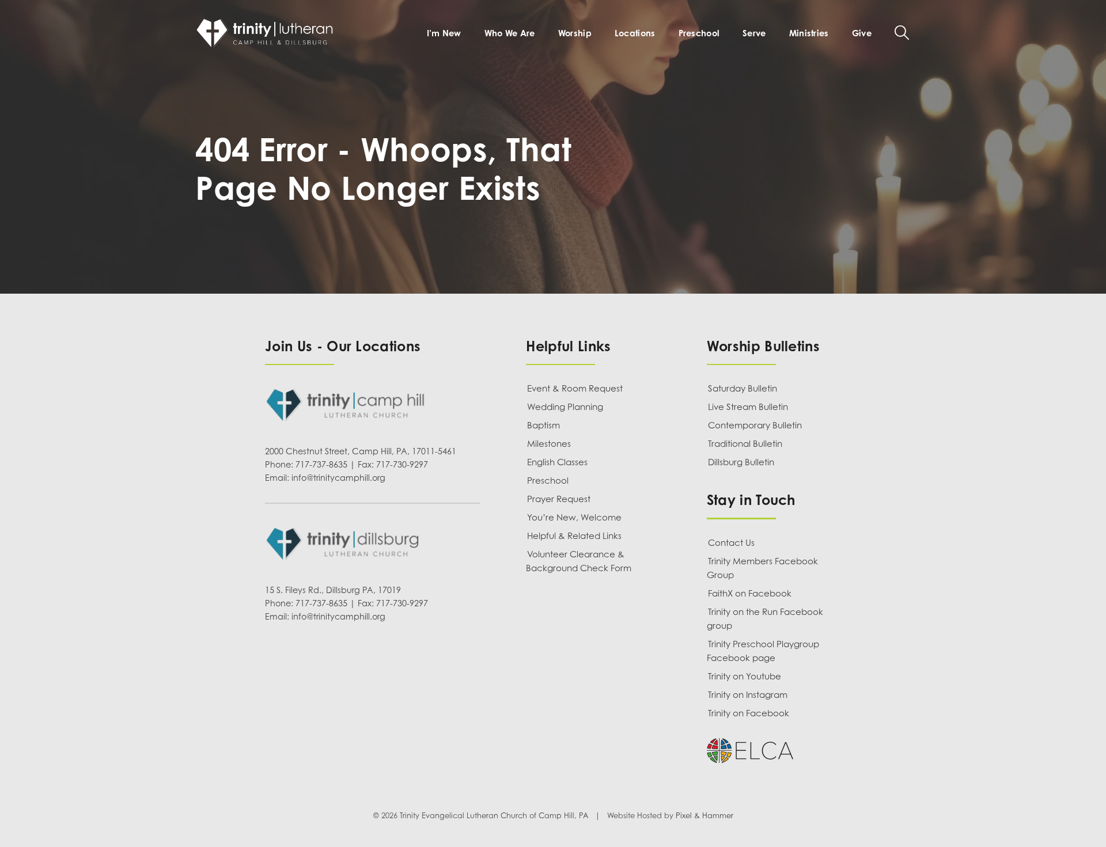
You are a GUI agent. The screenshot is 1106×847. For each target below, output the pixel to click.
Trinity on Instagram (747, 694)
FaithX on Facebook (749, 593)
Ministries (809, 33)
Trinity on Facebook (748, 713)
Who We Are (509, 33)
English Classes (557, 462)
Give (862, 33)
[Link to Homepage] (267, 33)
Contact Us (731, 542)
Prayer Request (558, 498)
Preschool (699, 33)
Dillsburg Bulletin (741, 462)
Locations (635, 33)
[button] (902, 32)
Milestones (549, 443)
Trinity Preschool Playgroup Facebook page (763, 651)
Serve (754, 33)
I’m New (444, 33)
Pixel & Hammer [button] (704, 816)
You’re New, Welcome (574, 517)
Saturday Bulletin (742, 388)
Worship (575, 33)
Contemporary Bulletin (755, 425)
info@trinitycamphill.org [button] (338, 478)
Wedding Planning (565, 406)
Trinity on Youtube (744, 676)
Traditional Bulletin (745, 443)
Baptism (543, 425)
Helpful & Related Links (574, 535)
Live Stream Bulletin (748, 406)
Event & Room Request (575, 388)
